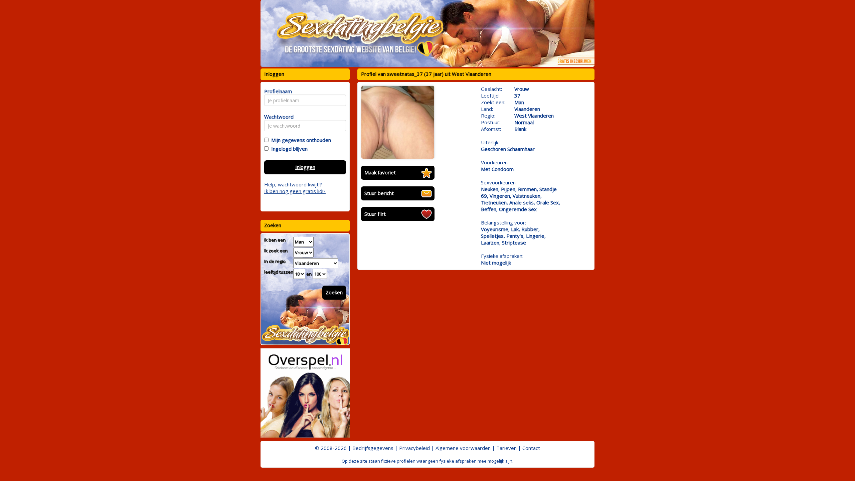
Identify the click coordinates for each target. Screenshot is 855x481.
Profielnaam (277, 91)
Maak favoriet (380, 172)
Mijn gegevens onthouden (300, 140)
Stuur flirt (375, 213)
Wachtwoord (277, 116)
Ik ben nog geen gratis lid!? (295, 191)
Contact (531, 448)
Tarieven (506, 448)
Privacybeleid (414, 448)
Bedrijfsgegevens (372, 448)
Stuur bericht (379, 193)
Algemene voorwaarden (463, 448)
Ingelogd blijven (288, 148)
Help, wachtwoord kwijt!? (293, 184)
